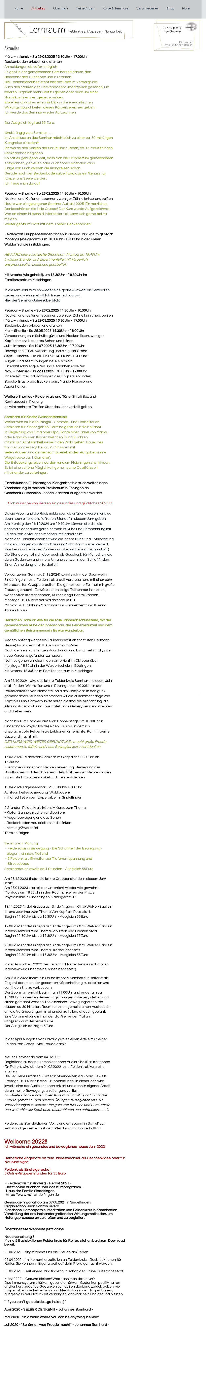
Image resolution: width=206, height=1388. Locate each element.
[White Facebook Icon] (198, 694)
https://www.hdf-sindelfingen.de (32, 1195)
